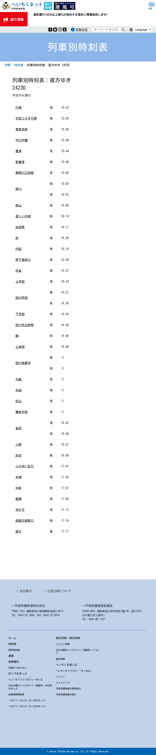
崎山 (18, 205)
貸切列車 (60, 659)
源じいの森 (23, 216)
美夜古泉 (21, 129)
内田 (18, 248)
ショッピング (63, 682)
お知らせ (82, 29)
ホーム (12, 638)
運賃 (11, 655)
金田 (18, 428)
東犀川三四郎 (24, 172)
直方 (18, 531)
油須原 (20, 227)
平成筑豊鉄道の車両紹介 (68, 688)
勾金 (18, 270)
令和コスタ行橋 (26, 118)
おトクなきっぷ (17, 673)
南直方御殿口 (24, 520)
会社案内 (25, 591)
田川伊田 (21, 297)
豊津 (18, 151)
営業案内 (13, 661)
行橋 (18, 107)
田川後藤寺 (23, 362)
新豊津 (20, 161)
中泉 (18, 488)
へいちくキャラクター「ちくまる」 (74, 671)
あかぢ (20, 509)
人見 (18, 444)
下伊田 (20, 314)
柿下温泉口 (23, 259)
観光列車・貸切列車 (68, 638)
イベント (60, 676)
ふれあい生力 (24, 466)
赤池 (18, 455)
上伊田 (20, 281)
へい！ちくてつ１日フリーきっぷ (25, 679)
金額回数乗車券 (16, 694)
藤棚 (18, 498)
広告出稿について (59, 591)
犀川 (18, 189)
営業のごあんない (17, 668)
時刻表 (12, 644)
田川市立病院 (24, 324)
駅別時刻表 (14, 650)
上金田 (20, 346)
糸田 (18, 390)
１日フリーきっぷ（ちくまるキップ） (27, 700)
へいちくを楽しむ (66, 664)
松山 (18, 401)
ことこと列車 (63, 644)
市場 (18, 477)
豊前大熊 (21, 411)
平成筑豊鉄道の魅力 (66, 694)
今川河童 (21, 140)
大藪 (18, 379)
